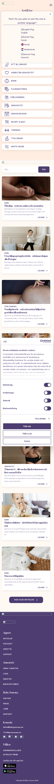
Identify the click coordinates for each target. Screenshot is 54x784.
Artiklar (7, 639)
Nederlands (29, 50)
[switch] (47, 393)
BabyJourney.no (14, 732)
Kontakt (7, 714)
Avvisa (27, 441)
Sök (44, 169)
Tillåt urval (27, 434)
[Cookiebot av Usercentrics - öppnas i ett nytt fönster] (40, 341)
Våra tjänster (10, 668)
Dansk (24, 40)
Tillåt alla (27, 426)
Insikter (7, 679)
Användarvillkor (12, 750)
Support (7, 654)
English (24, 33)
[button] (51, 5)
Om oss (7, 698)
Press (6, 704)
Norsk (27, 45)
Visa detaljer (40, 419)
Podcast (7, 644)
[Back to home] (8, 5)
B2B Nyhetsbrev (11, 684)
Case (5, 674)
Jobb (5, 709)
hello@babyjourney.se (13, 727)
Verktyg (7, 649)
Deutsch (25, 57)
